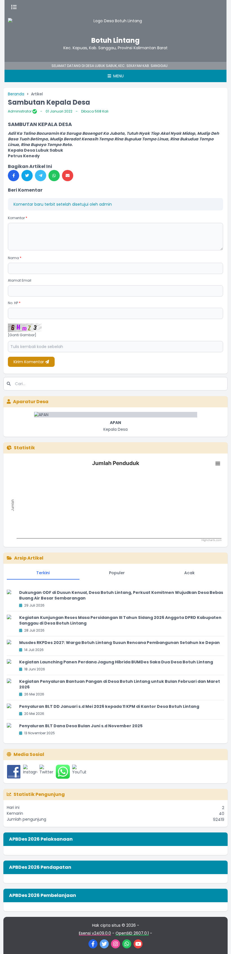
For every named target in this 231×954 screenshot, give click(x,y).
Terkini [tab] (43, 573)
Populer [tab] (117, 573)
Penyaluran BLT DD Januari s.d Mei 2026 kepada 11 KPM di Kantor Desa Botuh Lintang (109, 706)
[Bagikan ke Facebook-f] (13, 175)
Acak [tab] (189, 573)
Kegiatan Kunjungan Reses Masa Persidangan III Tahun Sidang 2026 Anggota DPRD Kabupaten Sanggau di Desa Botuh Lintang (120, 620)
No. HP (14, 302)
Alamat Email (19, 280)
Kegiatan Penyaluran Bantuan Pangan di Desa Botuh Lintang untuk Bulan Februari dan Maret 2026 (119, 684)
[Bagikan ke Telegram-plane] (40, 175)
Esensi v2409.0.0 (95, 933)
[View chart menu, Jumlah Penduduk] (218, 464)
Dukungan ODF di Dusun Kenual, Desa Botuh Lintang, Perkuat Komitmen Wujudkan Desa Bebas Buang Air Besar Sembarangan (121, 595)
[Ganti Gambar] (22, 335)
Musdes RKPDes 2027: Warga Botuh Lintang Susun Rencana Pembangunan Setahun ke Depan (119, 642)
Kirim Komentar (29, 362)
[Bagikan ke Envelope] (67, 175)
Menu (118, 76)
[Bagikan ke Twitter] (27, 175)
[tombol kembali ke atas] (219, 942)
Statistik (24, 448)
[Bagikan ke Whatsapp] (54, 175)
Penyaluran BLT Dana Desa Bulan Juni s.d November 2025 (81, 726)
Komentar (17, 218)
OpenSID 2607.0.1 (132, 933)
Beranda (16, 94)
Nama (14, 257)
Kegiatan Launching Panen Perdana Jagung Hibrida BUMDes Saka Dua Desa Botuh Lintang (116, 662)
